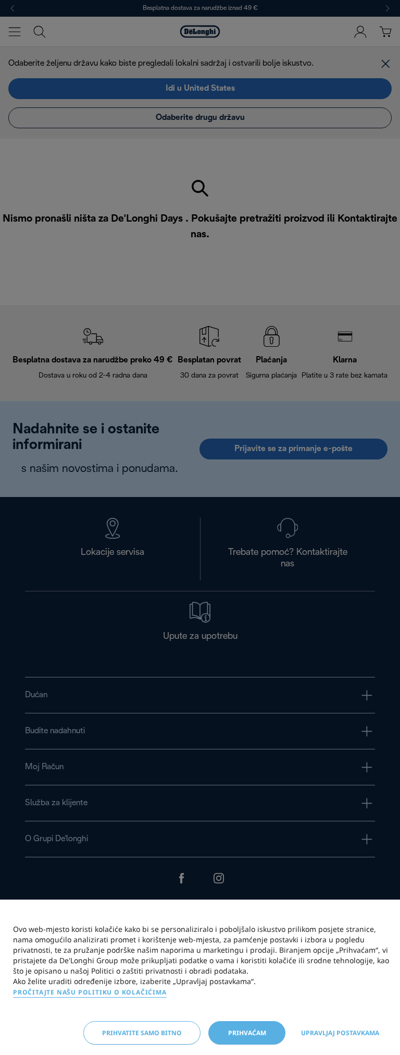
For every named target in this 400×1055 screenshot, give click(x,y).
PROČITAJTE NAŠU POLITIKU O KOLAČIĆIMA (90, 992)
